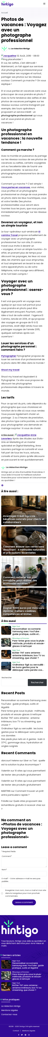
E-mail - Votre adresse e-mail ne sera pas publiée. (21, 880)
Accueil (4, 12)
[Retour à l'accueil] (19, 4)
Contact (16, 1031)
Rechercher (7, 677)
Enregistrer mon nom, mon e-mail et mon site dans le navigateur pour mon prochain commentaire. (25, 893)
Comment (7, 856)
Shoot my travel (10, 369)
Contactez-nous (9, 1014)
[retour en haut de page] (44, 1023)
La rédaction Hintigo (20, 48)
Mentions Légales (9, 1010)
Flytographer (8, 355)
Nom (4, 869)
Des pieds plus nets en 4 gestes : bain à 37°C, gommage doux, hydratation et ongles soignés (23, 743)
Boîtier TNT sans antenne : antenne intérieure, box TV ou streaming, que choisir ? (21, 721)
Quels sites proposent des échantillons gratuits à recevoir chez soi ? (23, 804)
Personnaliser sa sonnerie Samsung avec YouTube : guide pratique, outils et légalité (24, 704)
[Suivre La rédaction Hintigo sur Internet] (2, 485)
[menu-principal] (44, 3)
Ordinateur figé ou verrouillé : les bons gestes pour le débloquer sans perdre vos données (22, 732)
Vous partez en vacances (15, 187)
